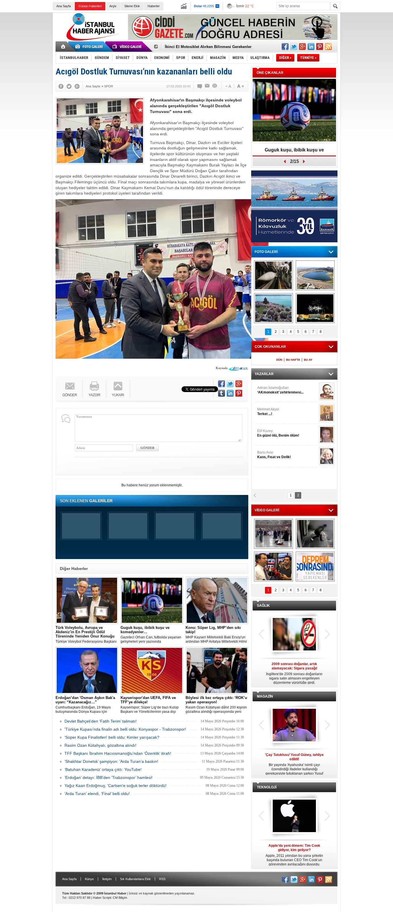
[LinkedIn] (230, 393)
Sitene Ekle (132, 6)
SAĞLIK (263, 606)
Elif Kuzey (278, 433)
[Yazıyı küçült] (227, 86)
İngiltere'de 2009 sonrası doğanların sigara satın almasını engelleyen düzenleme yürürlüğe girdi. (294, 673)
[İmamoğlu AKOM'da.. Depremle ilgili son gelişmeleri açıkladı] (273, 566)
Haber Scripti (102, 897)
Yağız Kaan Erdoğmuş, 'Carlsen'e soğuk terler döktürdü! (115, 785)
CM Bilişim (120, 897)
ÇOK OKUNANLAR (270, 347)
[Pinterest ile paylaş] (319, 46)
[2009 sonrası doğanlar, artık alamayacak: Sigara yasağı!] (294, 634)
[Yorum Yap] (200, 86)
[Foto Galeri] (90, 46)
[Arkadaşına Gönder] (207, 86)
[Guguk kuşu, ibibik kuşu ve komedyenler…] (152, 600)
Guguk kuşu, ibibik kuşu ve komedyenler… (203, 47)
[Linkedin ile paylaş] (311, 46)
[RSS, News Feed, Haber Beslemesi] (328, 46)
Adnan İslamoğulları (280, 390)
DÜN (279, 359)
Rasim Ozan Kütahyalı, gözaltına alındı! (100, 745)
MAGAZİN (265, 696)
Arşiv (113, 6)
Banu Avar (274, 454)
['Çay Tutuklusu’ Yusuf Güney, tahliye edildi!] (294, 725)
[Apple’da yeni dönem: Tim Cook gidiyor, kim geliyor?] (294, 816)
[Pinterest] (238, 393)
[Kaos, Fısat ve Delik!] (326, 456)
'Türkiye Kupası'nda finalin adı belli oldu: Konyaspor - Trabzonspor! (125, 729)
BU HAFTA (293, 359)
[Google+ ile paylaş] (302, 46)
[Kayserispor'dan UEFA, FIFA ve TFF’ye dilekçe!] (152, 670)
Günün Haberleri (90, 6)
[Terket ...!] (326, 413)
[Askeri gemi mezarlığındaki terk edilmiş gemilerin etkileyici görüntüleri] (273, 275)
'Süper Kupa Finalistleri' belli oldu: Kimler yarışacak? (111, 737)
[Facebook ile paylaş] (285, 46)
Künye (89, 879)
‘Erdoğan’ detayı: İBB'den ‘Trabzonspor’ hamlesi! (108, 777)
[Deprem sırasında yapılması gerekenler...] (315, 566)
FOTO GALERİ (266, 252)
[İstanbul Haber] (91, 40)
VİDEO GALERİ (267, 510)
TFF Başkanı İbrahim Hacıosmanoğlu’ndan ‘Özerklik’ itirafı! (117, 753)
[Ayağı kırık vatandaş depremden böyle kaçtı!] (315, 534)
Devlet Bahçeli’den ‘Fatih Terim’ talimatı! (100, 721)
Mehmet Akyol (268, 411)
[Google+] (77, 86)
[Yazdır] (215, 86)
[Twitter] (69, 86)
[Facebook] (61, 86)
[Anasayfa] (63, 46)
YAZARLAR (264, 374)
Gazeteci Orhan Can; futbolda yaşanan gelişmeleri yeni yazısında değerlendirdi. (151, 634)
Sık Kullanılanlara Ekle (135, 879)
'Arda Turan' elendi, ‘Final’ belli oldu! (97, 793)
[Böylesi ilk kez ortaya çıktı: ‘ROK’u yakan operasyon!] (217, 670)
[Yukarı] (118, 389)
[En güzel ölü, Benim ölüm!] (326, 434)
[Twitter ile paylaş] (293, 46)
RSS (162, 879)
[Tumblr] (221, 393)
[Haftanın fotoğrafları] (315, 308)
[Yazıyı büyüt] (240, 86)
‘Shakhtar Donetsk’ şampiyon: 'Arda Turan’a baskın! (111, 761)
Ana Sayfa (63, 6)
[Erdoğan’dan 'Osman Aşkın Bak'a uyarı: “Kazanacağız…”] (87, 670)
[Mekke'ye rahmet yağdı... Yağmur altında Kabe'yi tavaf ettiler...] (273, 534)
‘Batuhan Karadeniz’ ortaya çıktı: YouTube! (103, 769)
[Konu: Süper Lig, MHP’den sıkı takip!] (217, 600)
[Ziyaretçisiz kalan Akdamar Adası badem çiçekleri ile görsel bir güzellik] (273, 308)
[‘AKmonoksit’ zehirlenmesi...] (326, 391)
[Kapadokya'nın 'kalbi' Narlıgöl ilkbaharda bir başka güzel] (315, 275)
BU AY (308, 359)
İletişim (107, 879)
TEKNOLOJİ (266, 787)
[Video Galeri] (127, 46)
